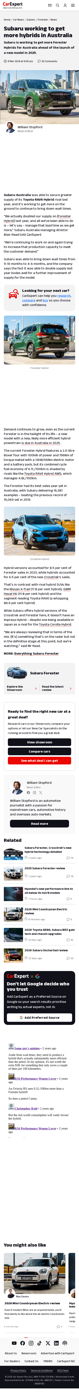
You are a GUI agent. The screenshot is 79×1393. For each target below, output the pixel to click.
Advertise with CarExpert (57, 1353)
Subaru (31, 19)
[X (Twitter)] (48, 1343)
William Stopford (30, 127)
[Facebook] (22, 1343)
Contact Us (32, 1361)
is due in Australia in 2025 (40, 443)
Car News (18, 19)
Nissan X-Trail (20, 589)
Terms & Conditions (42, 1370)
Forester (43, 19)
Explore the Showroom (15, 688)
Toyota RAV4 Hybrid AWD (42, 473)
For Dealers (12, 1361)
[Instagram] (31, 1343)
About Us (11, 1353)
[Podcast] (65, 1343)
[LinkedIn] (56, 1343)
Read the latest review (52, 688)
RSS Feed (62, 1370)
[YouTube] (14, 1343)
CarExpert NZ (66, 1361)
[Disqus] (39, 1090)
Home (7, 19)
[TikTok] (39, 1343)
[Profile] (65, 5)
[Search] (57, 5)
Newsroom (28, 1353)
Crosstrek (51, 577)
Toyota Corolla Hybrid (55, 624)
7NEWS (48, 1361)
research (64, 296)
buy (45, 300)
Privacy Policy (18, 1370)
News (54, 19)
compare (28, 300)
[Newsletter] (50, 5)
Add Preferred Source (42, 1018)
